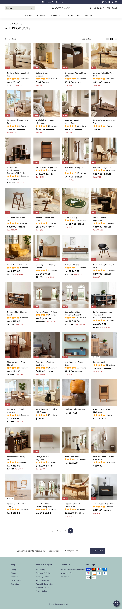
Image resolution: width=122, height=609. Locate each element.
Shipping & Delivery (44, 573)
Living (29, 15)
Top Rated (91, 15)
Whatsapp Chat (67, 573)
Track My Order (42, 576)
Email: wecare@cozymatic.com (73, 569)
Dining (41, 15)
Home (7, 24)
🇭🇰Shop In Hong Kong (52, 2)
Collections (16, 24)
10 (65, 530)
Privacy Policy (41, 591)
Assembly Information (44, 584)
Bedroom (55, 15)
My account (65, 576)
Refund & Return (42, 580)
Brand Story (40, 569)
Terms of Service (42, 587)
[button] (13, 78)
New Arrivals (73, 15)
